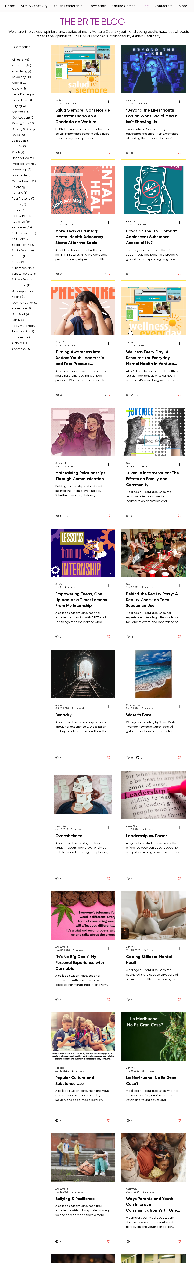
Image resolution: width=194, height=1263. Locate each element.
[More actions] (110, 101)
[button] (68, 6)
